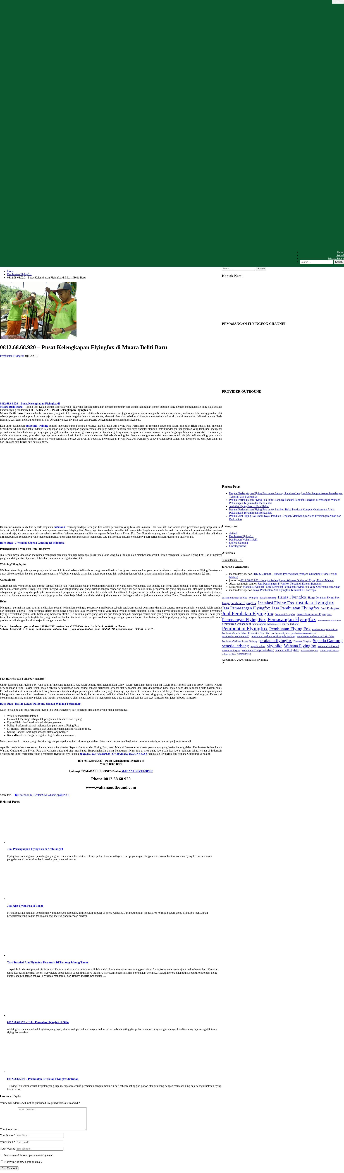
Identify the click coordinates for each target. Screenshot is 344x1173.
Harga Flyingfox (292, 597)
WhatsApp (53, 794)
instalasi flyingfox (315, 602)
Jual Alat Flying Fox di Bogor (25, 905)
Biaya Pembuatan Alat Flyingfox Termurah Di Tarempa (284, 590)
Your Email (7, 1141)
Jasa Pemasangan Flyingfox (246, 607)
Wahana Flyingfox (300, 645)
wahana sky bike (229, 654)
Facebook (23, 794)
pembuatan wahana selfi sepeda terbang (273, 636)
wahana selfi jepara (231, 650)
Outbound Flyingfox (285, 614)
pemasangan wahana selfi (236, 623)
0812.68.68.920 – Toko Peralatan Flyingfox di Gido (38, 1022)
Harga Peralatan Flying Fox (323, 597)
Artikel (340, 255)
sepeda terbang (235, 645)
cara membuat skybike (234, 597)
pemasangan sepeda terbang (329, 620)
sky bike (274, 645)
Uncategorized (237, 545)
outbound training (37, 425)
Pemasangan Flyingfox (291, 619)
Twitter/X (38, 794)
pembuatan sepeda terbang (325, 629)
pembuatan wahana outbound (304, 633)
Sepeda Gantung (238, 542)
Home (340, 252)
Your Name (7, 1135)
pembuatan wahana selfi (235, 636)
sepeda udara (258, 646)
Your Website (7, 1148)
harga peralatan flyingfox (239, 603)
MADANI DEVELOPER (137, 771)
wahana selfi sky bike (309, 650)
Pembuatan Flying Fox (290, 628)
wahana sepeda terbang (329, 650)
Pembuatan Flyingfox (19, 274)
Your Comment (8, 1129)
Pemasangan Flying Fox (244, 619)
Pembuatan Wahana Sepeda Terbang (239, 641)
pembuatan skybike (280, 633)
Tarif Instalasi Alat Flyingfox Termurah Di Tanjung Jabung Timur (47, 962)
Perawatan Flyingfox (302, 641)
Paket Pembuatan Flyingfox (314, 614)
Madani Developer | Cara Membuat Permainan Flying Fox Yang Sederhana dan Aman (291, 586)
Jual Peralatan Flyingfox (247, 613)
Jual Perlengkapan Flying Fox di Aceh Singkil (35, 848)
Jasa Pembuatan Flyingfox (295, 607)
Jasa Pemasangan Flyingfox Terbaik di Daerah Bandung (289, 583)
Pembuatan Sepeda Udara (234, 633)
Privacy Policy (336, 258)
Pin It (66, 794)
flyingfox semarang (268, 598)
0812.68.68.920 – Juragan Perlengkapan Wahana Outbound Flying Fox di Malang (287, 580)
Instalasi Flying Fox (276, 602)
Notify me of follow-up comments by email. (29, 1155)
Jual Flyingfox (330, 608)
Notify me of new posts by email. (23, 1161)
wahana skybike (244, 654)
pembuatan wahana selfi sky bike (315, 636)
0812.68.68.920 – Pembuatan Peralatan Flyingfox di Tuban (42, 1078)
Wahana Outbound (328, 646)
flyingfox (253, 597)
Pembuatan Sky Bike (258, 633)
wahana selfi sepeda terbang (258, 650)
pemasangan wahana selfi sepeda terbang (275, 623)
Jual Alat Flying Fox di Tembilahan (249, 506)
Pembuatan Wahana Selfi (243, 539)
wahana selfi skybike (287, 650)
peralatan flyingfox (275, 640)
